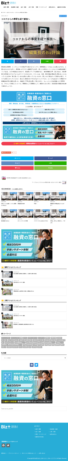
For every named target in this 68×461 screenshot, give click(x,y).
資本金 (20, 347)
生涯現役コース (59, 342)
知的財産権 (29, 344)
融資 (53, 344)
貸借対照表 (15, 347)
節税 (43, 344)
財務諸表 (9, 347)
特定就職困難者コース (20, 342)
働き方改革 (10, 340)
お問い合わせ (42, 453)
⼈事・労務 (31, 7)
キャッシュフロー (6, 338)
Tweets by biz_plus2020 (7, 408)
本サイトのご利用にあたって (29, 453)
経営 (46, 344)
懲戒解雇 (47, 340)
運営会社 (3, 453)
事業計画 (48, 338)
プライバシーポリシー (13, 453)
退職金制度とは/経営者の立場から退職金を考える (24, 291)
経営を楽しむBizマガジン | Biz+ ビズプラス (45, 458)
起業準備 (34, 347)
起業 (30, 347)
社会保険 (35, 344)
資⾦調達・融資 (15, 7)
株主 (3, 342)
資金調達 (25, 347)
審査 (31, 340)
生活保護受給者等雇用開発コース (47, 342)
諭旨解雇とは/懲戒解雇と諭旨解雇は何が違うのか (24, 324)
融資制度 (57, 344)
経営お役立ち (52, 7)
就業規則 (35, 340)
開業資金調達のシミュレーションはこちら (34, 143)
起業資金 (40, 347)
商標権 (26, 340)
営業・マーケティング (41, 7)
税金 (39, 344)
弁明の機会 (41, 340)
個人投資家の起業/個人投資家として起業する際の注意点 (25, 273)
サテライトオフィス (32, 338)
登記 (24, 344)
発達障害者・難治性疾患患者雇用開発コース (12, 344)
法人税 (12, 342)
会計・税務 (23, 7)
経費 (50, 344)
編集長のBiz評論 (61, 7)
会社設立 (60, 338)
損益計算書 (53, 340)
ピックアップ (41, 338)
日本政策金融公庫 (61, 340)
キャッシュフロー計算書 (16, 338)
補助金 (62, 344)
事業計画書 (53, 338)
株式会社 (7, 342)
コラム (14, 152)
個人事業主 (4, 340)
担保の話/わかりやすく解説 (19, 282)
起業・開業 (6, 7)
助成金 (16, 340)
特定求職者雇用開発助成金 (32, 342)
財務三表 (4, 347)
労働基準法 (21, 340)
